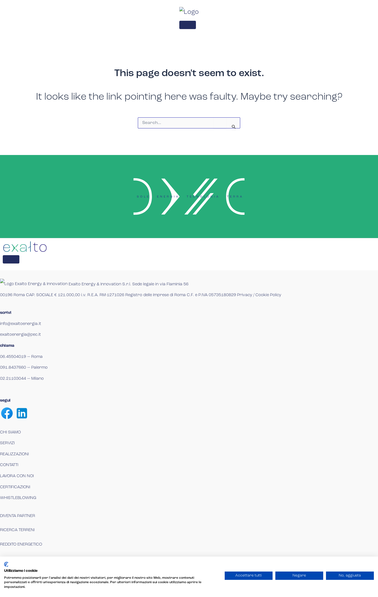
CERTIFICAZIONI (15, 487)
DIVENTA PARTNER (17, 516)
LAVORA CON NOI (17, 476)
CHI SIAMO (10, 432)
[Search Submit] (234, 125)
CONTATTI (9, 465)
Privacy (244, 295)
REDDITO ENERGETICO (21, 544)
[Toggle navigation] (187, 25)
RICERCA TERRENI (17, 530)
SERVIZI (7, 443)
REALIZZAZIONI (14, 454)
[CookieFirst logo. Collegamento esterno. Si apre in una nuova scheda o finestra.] (6, 564)
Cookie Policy (268, 295)
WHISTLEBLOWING (18, 498)
